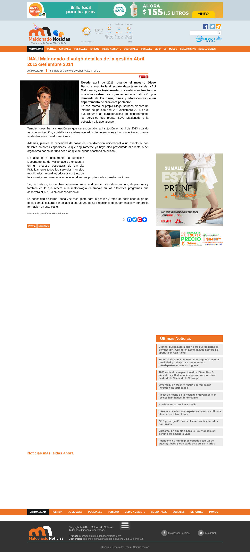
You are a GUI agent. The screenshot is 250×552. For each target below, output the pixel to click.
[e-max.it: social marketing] (124, 219)
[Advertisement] (117, 165)
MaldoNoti (211, 532)
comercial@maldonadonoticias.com (103, 538)
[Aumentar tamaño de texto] (140, 76)
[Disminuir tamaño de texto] (147, 76)
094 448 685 (137, 538)
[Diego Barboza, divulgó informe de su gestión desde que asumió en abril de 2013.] (50, 103)
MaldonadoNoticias (179, 532)
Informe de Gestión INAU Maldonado (47, 213)
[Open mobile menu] (125, 525)
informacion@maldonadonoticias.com (100, 535)
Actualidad (35, 70)
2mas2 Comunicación (137, 547)
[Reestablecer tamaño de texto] (143, 76)
